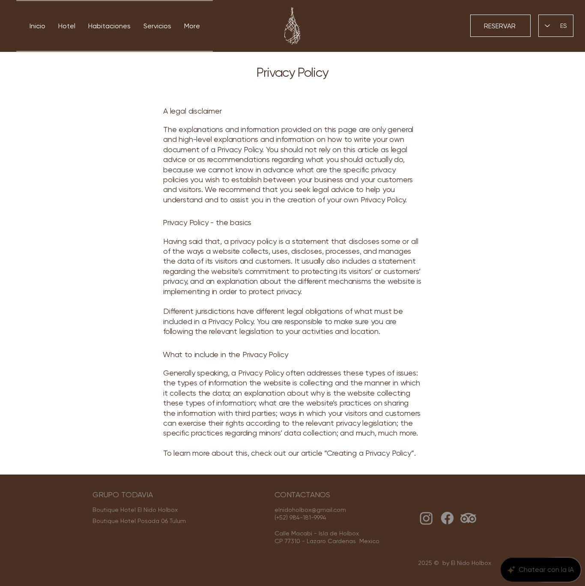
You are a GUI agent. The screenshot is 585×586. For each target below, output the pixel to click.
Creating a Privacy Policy (369, 452)
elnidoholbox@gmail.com (310, 509)
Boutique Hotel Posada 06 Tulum (139, 520)
